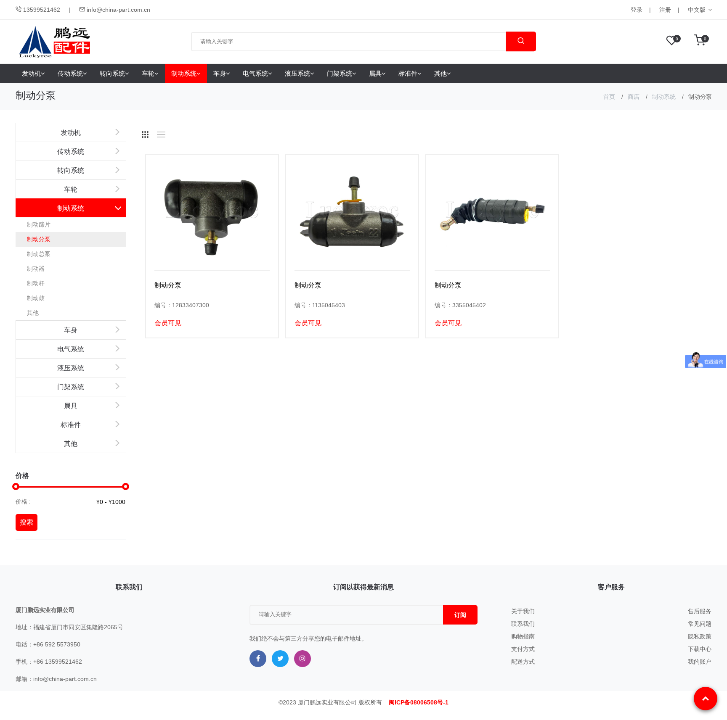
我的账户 (699, 661)
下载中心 (699, 649)
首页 (609, 96)
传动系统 (70, 73)
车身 (219, 73)
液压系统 (297, 73)
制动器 (36, 268)
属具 (375, 73)
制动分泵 (38, 239)
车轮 (148, 73)
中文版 (697, 9)
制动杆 (36, 283)
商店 (633, 96)
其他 (440, 73)
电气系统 (255, 73)
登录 (636, 9)
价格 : (23, 501)
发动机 (31, 73)
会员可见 (167, 323)
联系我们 (523, 623)
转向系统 (112, 73)
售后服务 (699, 611)
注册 (665, 9)
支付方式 (523, 649)
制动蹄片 (38, 224)
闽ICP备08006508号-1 (418, 702)
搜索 (26, 522)
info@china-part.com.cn (117, 9)
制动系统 (183, 73)
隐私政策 (699, 636)
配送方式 (523, 661)
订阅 (460, 615)
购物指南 (523, 636)
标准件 (407, 73)
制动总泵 (38, 254)
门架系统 (339, 73)
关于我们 (523, 611)
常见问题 (699, 623)
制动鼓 (36, 298)
